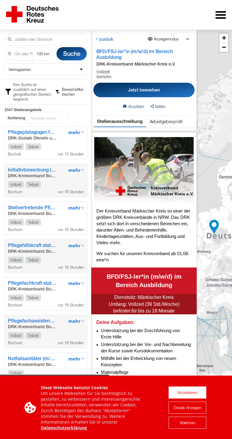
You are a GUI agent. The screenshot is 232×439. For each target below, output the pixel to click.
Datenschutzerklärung (64, 428)
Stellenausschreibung (120, 121)
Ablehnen (187, 422)
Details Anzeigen (187, 407)
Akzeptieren (188, 392)
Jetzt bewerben (144, 89)
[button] (219, 236)
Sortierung (16, 118)
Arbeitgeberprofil (166, 121)
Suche (71, 53)
